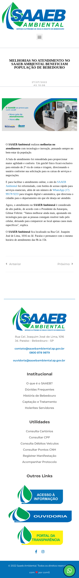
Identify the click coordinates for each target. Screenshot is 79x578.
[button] (39, 37)
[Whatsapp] (69, 570)
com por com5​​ (39, 572)
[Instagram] (43, 551)
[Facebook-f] (36, 551)
